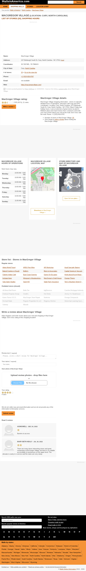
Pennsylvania (76, 556)
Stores (30, 6)
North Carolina (35, 556)
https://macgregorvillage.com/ (31, 85)
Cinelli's (25, 294)
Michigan (17, 552)
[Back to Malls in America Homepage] (22, 2)
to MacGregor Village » (42, 211)
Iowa (40, 549)
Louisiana (61, 549)
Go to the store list (30, 72)
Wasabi (25, 304)
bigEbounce (48, 290)
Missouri (42, 552)
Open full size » (71, 198)
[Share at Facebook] (74, 15)
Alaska (11, 546)
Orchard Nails (7, 301)
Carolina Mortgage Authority (73, 290)
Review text (9, 353)
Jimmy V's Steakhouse (72, 294)
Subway (5, 304)
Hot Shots (47, 294)
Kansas (46, 549)
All (54, 537)
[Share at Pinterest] (82, 15)
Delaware (59, 546)
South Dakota (38, 559)
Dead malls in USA (54, 525)
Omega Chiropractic (71, 297)
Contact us (5, 567)
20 (22, 72)
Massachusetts (7, 552)
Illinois (28, 549)
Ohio (53, 556)
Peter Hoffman (29, 89)
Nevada (65, 552)
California (34, 546)
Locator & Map (42, 6)
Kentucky (53, 549)
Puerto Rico (6, 559)
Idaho (23, 549)
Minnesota (25, 552)
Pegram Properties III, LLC (32, 301)
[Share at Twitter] (78, 15)
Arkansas (25, 546)
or (29, 376)
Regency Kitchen (50, 301)
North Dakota (45, 556)
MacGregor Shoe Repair (31, 297)
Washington (6, 562)
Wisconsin (25, 562)
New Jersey (6, 556)
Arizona (18, 546)
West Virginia (15, 562)
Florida (4, 549)
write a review (59, 119)
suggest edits (62, 89)
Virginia (73, 559)
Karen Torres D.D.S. (9, 297)
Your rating (5, 390)
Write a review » (8, 106)
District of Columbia (71, 546)
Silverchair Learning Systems (74, 301)
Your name (9, 361)
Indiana (34, 549)
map (62, 60)
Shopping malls (17, 6)
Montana (50, 552)
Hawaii (17, 549)
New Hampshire (75, 552)
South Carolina (27, 559)
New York (25, 556)
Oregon (68, 556)
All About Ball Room (9, 290)
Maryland (75, 549)
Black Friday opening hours (57, 519)
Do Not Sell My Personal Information (56, 567)
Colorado (41, 546)
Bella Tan (26, 290)
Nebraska (57, 552)
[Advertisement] (19, 37)
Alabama (5, 546)
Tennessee (48, 559)
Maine (68, 549)
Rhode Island (15, 559)
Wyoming (33, 562)
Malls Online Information (68, 569)
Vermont (67, 559)
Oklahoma (60, 556)
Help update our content (18, 567)
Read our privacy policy (36, 567)
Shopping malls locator (55, 522)
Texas (55, 559)
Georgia (10, 549)
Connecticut (50, 546)
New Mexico (15, 556)
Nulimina (47, 297)
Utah (60, 559)
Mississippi (34, 552)
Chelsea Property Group (11, 294)
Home (5, 6)
